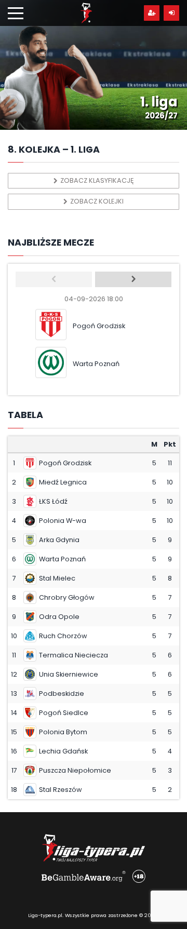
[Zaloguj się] (171, 13)
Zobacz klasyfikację (97, 180)
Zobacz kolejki (97, 201)
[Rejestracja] (151, 13)
